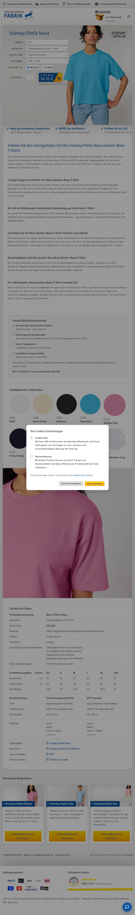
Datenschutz (80, 475)
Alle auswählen (94, 483)
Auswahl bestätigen (71, 483)
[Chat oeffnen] (127, 907)
